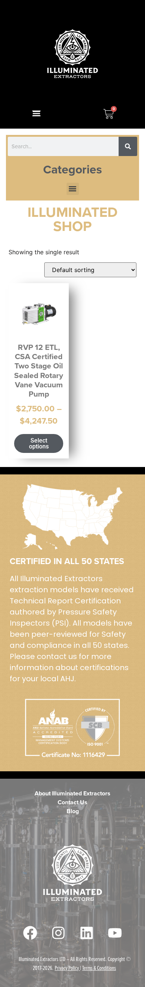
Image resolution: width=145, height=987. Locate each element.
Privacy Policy (67, 968)
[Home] (72, 54)
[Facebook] (30, 933)
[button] (36, 113)
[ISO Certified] (72, 516)
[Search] (128, 146)
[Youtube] (115, 933)
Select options (39, 443)
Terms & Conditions (99, 968)
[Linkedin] (86, 933)
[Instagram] (58, 933)
